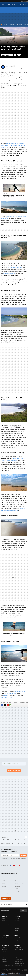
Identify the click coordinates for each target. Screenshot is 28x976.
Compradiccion (5, 951)
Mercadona (12, 24)
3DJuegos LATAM (18, 959)
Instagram (17, 865)
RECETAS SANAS (16, 4)
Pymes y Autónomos (19, 949)
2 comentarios (6, 55)
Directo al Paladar (6, 937)
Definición (4, 891)
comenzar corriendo (9, 273)
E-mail (20, 55)
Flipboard (18, 55)
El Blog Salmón (17, 947)
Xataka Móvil (4, 920)
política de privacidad (21, 858)
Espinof (16, 930)
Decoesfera (4, 949)
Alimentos (16, 880)
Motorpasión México (19, 965)
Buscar (26, 904)
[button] (10, 66)
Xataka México (5, 959)
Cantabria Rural (20, 691)
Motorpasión (17, 937)
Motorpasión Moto (18, 940)
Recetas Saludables (19, 883)
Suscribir (23, 855)
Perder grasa (17, 891)
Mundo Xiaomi (5, 927)
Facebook (12, 55)
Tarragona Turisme (6, 697)
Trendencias (4, 947)
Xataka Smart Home (6, 925)
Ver (14, 770)
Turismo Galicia (11, 693)
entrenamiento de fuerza (18, 887)
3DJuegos (16, 918)
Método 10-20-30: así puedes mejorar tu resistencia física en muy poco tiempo (15, 839)
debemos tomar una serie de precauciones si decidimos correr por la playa (13, 145)
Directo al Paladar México (7, 965)
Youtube (14, 865)
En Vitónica (5, 193)
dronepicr (6, 695)
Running (9, 702)
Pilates (25, 843)
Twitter (15, 55)
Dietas (3, 883)
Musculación (5, 878)
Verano (15, 702)
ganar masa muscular (19, 893)
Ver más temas (6, 898)
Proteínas (5, 24)
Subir (22, 910)
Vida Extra (16, 920)
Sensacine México (18, 961)
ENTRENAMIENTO (5, 4)
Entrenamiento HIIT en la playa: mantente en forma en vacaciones (13, 196)
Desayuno (4, 886)
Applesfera (4, 922)
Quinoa (14, 843)
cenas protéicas (5, 893)
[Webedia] (24, 1)
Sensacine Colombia (19, 963)
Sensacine (16, 928)
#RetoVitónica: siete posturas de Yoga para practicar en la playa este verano (14, 634)
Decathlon (19, 24)
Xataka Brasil (4, 961)
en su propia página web (15, 267)
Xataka (3, 918)
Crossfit (20, 843)
